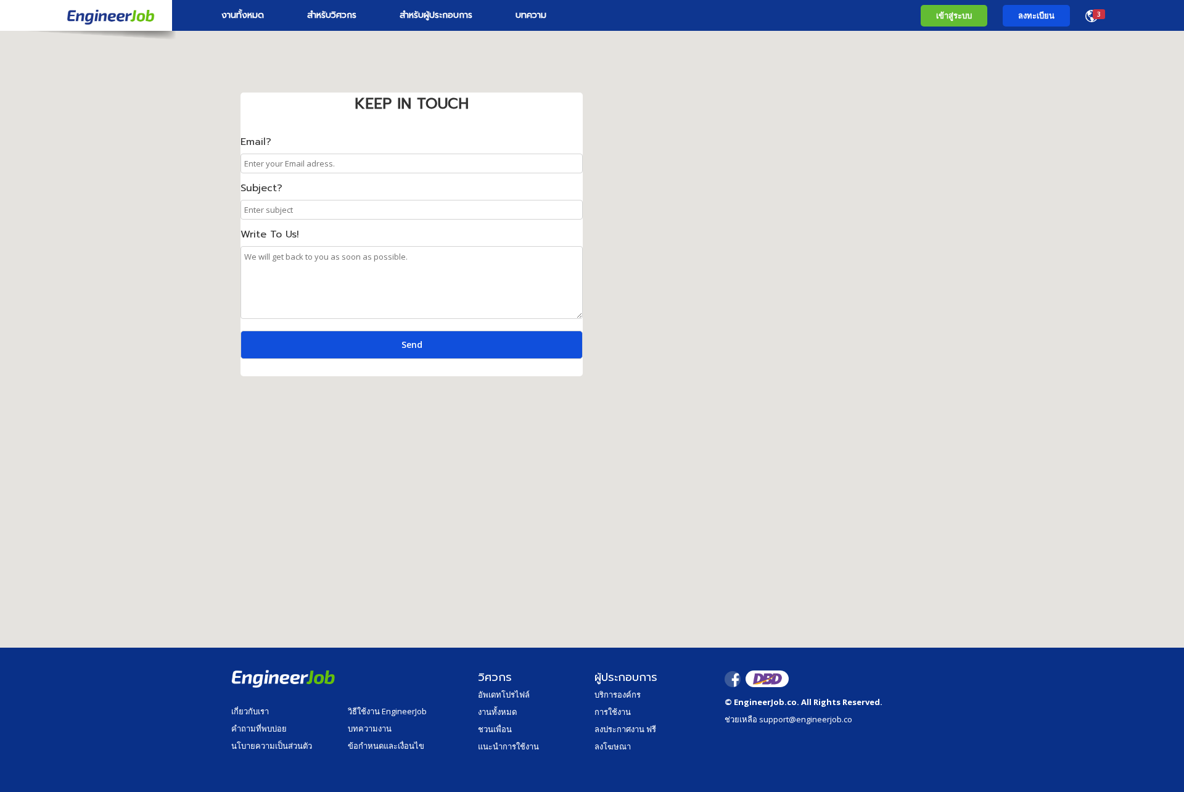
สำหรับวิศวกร (331, 15)
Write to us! (269, 234)
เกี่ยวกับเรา (250, 711)
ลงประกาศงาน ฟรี (625, 729)
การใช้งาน (612, 711)
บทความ (531, 15)
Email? (255, 141)
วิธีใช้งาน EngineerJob (387, 711)
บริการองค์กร (617, 694)
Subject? (261, 188)
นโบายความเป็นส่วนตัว (271, 745)
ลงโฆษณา (612, 746)
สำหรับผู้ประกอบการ (436, 15)
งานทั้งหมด (242, 15)
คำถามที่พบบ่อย (259, 728)
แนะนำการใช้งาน (508, 746)
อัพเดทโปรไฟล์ (504, 694)
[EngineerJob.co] (86, 15)
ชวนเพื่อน (495, 729)
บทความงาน (370, 728)
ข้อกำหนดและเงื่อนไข (386, 745)
